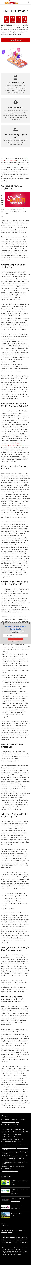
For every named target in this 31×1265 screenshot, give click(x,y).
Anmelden (15, 639)
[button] (15, 627)
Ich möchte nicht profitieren (15, 641)
